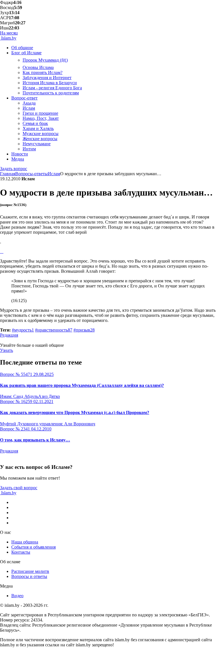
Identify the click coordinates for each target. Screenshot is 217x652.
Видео (17, 595)
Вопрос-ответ (24, 98)
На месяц (9, 33)
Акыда (29, 103)
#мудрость (23, 330)
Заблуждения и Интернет (47, 77)
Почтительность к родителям (51, 92)
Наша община (24, 542)
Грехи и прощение (40, 113)
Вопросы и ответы (29, 576)
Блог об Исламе (26, 52)
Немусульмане (37, 143)
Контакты (20, 552)
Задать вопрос (13, 168)
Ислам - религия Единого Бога (52, 87)
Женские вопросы (40, 138)
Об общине (22, 47)
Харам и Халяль (38, 128)
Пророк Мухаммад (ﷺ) (45, 60)
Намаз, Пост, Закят (41, 118)
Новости (19, 153)
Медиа (17, 159)
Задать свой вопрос (18, 487)
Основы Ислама (38, 67)
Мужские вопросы (40, 133)
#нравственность (53, 330)
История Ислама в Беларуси (50, 82)
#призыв (84, 330)
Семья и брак (35, 123)
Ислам (29, 108)
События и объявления (33, 547)
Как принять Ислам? (42, 72)
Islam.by (8, 38)
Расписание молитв (30, 571)
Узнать (6, 350)
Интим (29, 148)
